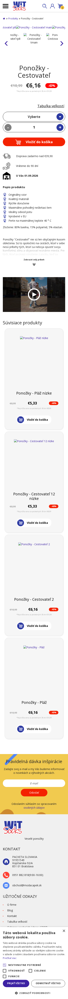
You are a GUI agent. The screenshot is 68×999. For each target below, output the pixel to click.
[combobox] (34, 117)
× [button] (63, 931)
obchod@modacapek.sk (27, 885)
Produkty (13, 18)
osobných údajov (34, 807)
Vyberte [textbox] (34, 117)
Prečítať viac (9, 958)
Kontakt (12, 916)
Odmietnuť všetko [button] (48, 983)
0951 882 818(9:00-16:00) (27, 875)
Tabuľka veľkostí (50, 106)
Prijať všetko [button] (16, 983)
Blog (10, 910)
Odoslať (34, 792)
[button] (52, 6)
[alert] (34, 963)
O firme (11, 904)
